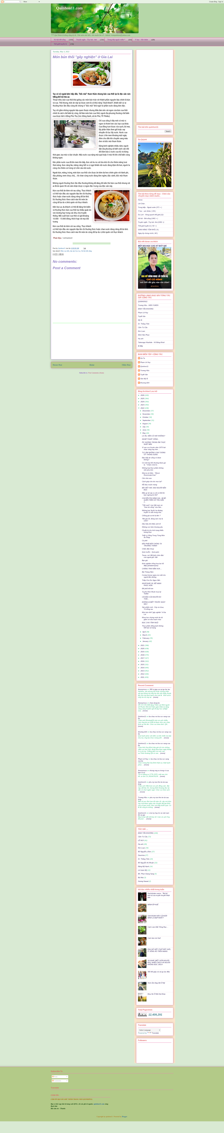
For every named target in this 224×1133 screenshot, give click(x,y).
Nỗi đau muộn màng (149, 485)
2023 (143, 405)
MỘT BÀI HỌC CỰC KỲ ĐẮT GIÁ (152, 246)
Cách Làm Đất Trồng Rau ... (158, 927)
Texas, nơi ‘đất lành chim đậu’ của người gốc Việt (153, 556)
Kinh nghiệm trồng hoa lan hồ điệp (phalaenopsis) (153, 564)
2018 (143, 655)
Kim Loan (141, 331)
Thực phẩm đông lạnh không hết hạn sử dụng (152, 627)
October (145, 417)
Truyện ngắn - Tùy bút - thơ (86, 40)
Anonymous (142, 689)
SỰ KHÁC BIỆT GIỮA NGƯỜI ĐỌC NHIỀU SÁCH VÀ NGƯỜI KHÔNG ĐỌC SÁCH (159, 962)
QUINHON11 (142, 301)
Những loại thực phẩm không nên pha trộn (152, 469)
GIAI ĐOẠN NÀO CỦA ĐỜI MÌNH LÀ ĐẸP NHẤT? (157, 917)
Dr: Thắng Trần (143, 324)
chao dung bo (155, 703)
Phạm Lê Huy (145, 362)
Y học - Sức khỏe (141, 40)
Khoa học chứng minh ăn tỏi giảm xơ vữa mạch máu (152, 618)
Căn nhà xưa (147, 478)
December (146, 411)
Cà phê (144, 540)
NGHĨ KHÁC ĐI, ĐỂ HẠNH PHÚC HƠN (151, 584)
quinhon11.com (99, 1104)
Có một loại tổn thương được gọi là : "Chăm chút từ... (154, 464)
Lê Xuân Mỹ (142, 870)
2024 (143, 402)
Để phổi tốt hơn (147, 588)
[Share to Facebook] (60, 254)
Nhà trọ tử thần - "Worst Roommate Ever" (151, 474)
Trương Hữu (144, 370)
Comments (57, 1081)
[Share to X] (58, 254)
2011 (143, 677)
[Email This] (54, 254)
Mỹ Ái (140, 320)
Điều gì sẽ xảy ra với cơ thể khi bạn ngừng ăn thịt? (153, 494)
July (144, 427)
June (144, 430)
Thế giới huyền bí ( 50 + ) (147, 226)
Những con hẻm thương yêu (152, 527)
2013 (143, 671)
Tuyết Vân (141, 316)
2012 (143, 674)
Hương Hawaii (143, 881)
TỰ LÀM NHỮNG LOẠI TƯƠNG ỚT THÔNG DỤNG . (153, 453)
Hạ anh (140, 339)
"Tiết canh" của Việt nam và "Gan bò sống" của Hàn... (152, 506)
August (145, 424)
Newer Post (57, 365)
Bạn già (145, 560)
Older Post (126, 365)
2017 (143, 658)
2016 (143, 661)
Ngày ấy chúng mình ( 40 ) (148, 233)
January (145, 641)
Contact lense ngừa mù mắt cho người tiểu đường (154, 576)
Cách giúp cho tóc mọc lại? (152, 481)
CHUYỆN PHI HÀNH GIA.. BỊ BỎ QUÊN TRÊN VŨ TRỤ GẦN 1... (154, 500)
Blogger (124, 1116)
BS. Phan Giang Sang (146, 874)
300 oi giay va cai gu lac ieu (160, 689)
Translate (155, 1033)
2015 (143, 664)
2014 (143, 668)
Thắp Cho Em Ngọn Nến (151, 580)
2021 (143, 645)
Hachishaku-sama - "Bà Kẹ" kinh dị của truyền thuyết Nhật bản (159, 895)
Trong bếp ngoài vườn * (116, 40)
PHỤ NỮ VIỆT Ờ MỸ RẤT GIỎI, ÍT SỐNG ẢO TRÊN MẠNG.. (159, 950)
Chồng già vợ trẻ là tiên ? (151, 515)
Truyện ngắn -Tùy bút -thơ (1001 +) (151, 222)
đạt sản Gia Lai (75, 251)
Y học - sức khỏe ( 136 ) (147, 211)
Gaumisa (141, 855)
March (145, 635)
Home (91, 365)
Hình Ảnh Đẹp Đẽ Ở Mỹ (156, 983)
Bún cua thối (65, 251)
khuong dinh (144, 383)
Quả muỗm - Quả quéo (150, 552)
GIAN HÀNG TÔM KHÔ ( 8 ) (148, 230)
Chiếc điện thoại (148, 549)
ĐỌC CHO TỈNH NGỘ (150, 623)
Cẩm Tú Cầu (142, 327)
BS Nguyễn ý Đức (144, 852)
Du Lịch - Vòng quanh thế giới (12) (150, 215)
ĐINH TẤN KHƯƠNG (145, 309)
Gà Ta (142, 358)
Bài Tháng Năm (148, 572)
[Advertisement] (91, 341)
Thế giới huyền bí (60, 44)
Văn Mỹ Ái (144, 379)
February (146, 638)
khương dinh (142, 732)
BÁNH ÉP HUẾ (153, 905)
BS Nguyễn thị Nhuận (146, 863)
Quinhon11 (62, 248)
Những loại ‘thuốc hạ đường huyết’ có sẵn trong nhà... (152, 511)
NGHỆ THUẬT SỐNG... (150, 439)
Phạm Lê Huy (143, 313)
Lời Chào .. (142, 203)
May (144, 433)
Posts (55, 1077)
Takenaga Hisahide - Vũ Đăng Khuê (151, 342)
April (144, 632)
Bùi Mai (141, 877)
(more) (155, 697)
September (146, 420)
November (146, 414)
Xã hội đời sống (60, 40)
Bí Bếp (140, 346)
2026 (143, 395)
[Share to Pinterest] (62, 254)
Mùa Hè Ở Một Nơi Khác (157, 994)
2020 (143, 648)
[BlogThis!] (56, 254)
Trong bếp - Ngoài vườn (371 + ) (150, 207)
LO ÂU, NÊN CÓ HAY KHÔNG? (153, 436)
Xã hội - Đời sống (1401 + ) (148, 218)
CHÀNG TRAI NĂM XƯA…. (152, 569)
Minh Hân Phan (143, 335)
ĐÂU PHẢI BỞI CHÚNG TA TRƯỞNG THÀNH (152, 545)
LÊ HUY (141, 840)
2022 (143, 408)
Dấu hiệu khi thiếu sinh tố (151, 524)
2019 (143, 652)
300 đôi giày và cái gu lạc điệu (159, 972)
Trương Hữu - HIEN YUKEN (148, 305)
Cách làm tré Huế (154, 938)
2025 (143, 398)
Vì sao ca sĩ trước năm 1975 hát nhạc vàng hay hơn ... (154, 448)
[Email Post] (84, 248)
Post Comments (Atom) (96, 373)
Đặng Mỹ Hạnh (143, 866)
